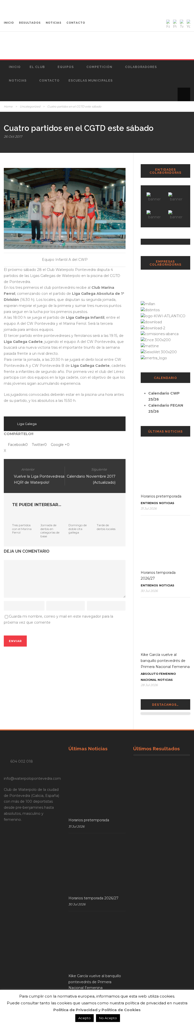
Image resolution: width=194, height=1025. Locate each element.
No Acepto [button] (108, 1018)
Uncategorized (30, 106)
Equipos (66, 67)
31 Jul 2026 (149, 508)
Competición (99, 67)
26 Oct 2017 (13, 136)
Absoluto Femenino (158, 674)
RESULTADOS (30, 22)
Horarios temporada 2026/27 (93, 898)
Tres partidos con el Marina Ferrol (22, 528)
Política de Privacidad (75, 1009)
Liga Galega (27, 424)
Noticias (18, 80)
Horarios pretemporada (161, 496)
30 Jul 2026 (149, 591)
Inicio (15, 67)
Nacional (149, 680)
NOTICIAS (53, 22)
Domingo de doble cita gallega (77, 528)
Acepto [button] (84, 1018)
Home (8, 106)
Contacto (49, 80)
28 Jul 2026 (149, 685)
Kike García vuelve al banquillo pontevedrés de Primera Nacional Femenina (165, 660)
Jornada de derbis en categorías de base (49, 530)
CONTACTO (75, 22)
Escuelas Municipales (90, 80)
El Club (37, 67)
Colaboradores (141, 67)
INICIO (9, 22)
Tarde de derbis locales (106, 527)
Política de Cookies (121, 1009)
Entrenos (149, 503)
